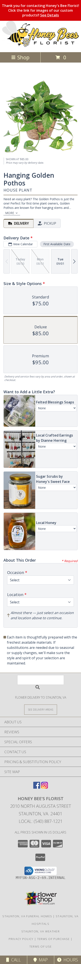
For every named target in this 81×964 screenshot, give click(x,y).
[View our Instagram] (44, 787)
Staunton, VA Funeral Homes (27, 916)
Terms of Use (40, 946)
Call (15, 960)
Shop (23, 57)
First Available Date (56, 244)
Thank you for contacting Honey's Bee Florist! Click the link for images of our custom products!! (40, 10)
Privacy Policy (21, 939)
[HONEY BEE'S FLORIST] (40, 46)
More (9, 213)
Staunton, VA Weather (40, 931)
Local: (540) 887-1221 (40, 821)
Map (42, 960)
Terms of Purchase (53, 939)
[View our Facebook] (36, 787)
